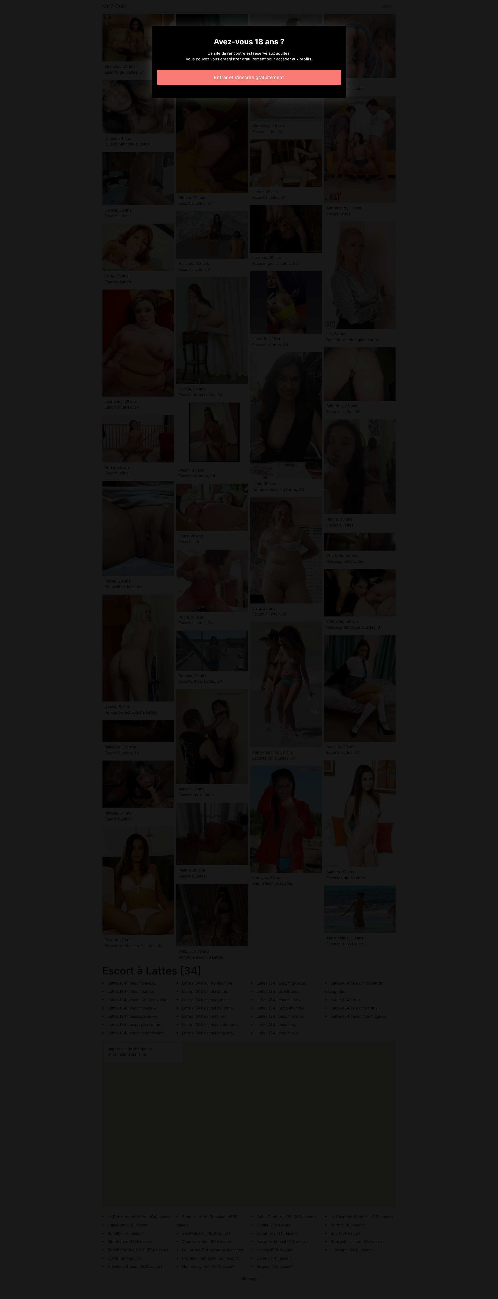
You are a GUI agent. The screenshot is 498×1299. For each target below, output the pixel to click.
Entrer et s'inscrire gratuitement (249, 77)
